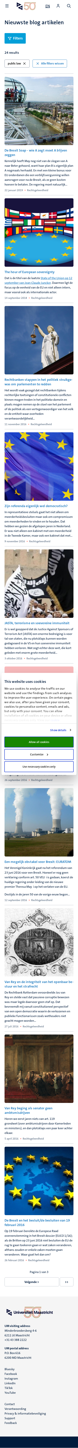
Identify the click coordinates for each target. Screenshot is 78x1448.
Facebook (11, 1374)
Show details (58, 730)
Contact (10, 1404)
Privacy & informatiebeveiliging (25, 1413)
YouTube (10, 1393)
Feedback (11, 1423)
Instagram (11, 1379)
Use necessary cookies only (39, 767)
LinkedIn (10, 1383)
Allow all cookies (39, 742)
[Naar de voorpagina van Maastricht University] (26, 6)
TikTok (9, 1388)
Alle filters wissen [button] (52, 63)
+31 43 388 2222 (16, 1340)
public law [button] (14, 63)
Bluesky (10, 1369)
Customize (37, 754)
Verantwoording (15, 1409)
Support (10, 1418)
